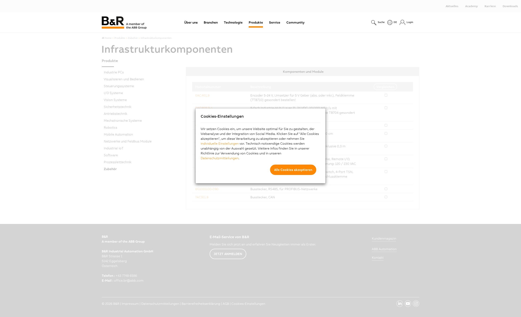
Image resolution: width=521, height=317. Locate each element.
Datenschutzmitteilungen (220, 158)
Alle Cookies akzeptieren (293, 170)
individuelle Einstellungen (220, 143)
